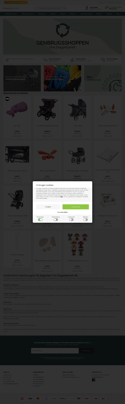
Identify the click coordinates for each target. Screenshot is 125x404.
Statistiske (85, 217)
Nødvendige (40, 217)
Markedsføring (56, 217)
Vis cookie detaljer (62, 212)
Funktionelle (71, 217)
